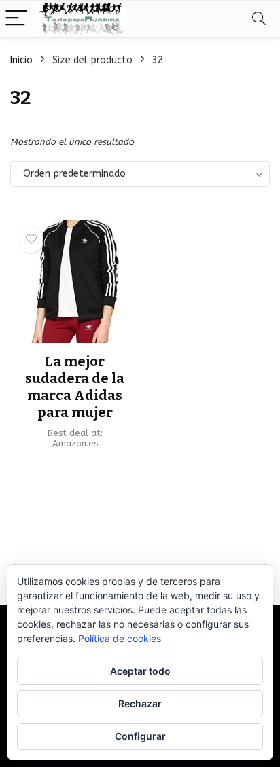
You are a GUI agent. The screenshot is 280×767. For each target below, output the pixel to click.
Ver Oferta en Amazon (75, 465)
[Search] (259, 19)
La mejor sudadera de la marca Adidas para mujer (74, 387)
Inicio (21, 60)
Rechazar (140, 703)
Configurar (140, 736)
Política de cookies (119, 638)
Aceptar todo (140, 671)
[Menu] (16, 19)
